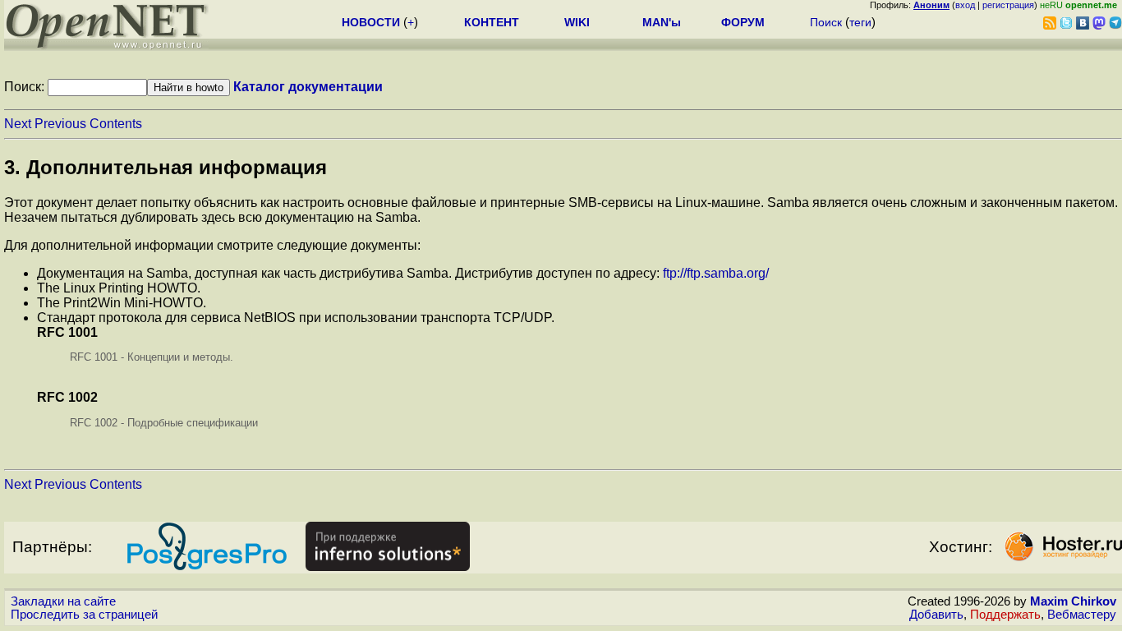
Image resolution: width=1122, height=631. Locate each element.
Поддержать (1005, 614)
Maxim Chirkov (1073, 601)
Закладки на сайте (63, 601)
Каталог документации (308, 87)
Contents (116, 124)
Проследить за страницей (84, 614)
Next (17, 124)
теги (860, 22)
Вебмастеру (1081, 614)
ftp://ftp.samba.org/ (716, 273)
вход (965, 5)
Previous (60, 124)
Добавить (936, 614)
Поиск (826, 22)
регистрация (1008, 5)
